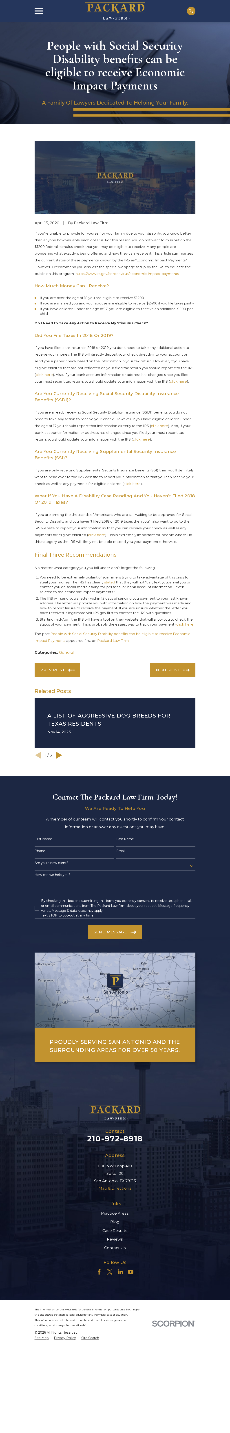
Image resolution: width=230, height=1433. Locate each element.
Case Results (114, 1230)
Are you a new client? (51, 863)
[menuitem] (42, 1338)
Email (120, 851)
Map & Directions (115, 1188)
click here (44, 375)
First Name (43, 839)
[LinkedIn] (120, 1272)
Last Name (125, 839)
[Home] (115, 11)
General (66, 652)
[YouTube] (130, 1272)
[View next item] (59, 755)
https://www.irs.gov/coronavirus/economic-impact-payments (127, 274)
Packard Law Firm (113, 640)
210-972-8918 (115, 1138)
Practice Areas (115, 1213)
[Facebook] (99, 1272)
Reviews (115, 1239)
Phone (40, 851)
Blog (114, 1222)
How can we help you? (52, 875)
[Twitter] (110, 1272)
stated (109, 582)
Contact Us (115, 1248)
